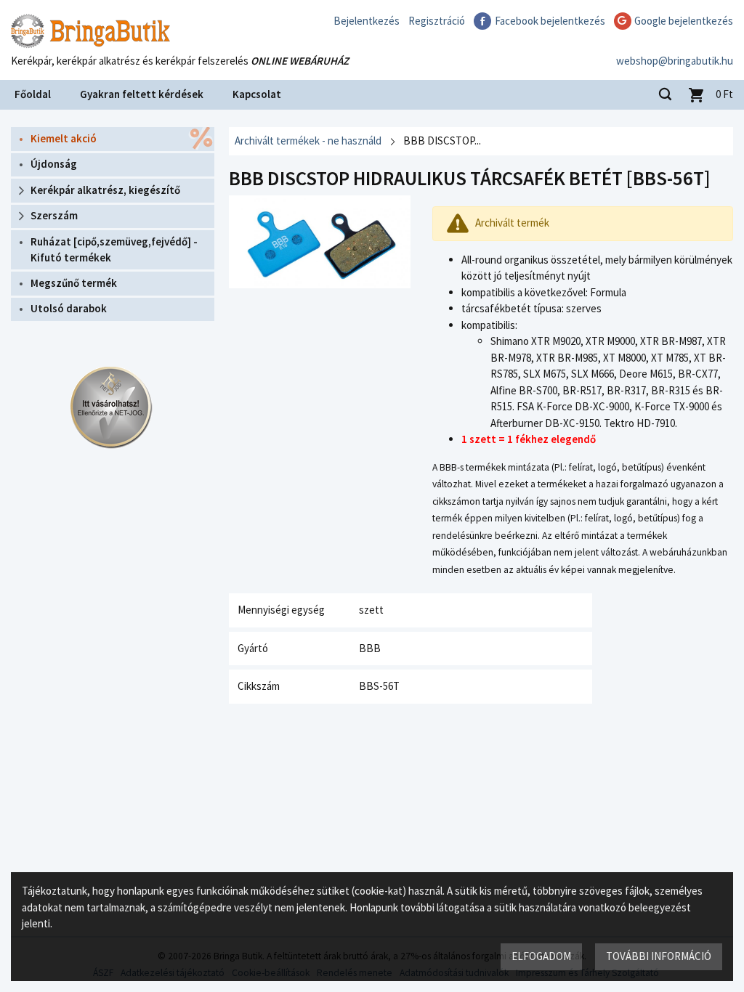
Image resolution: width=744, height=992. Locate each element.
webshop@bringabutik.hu (674, 61)
